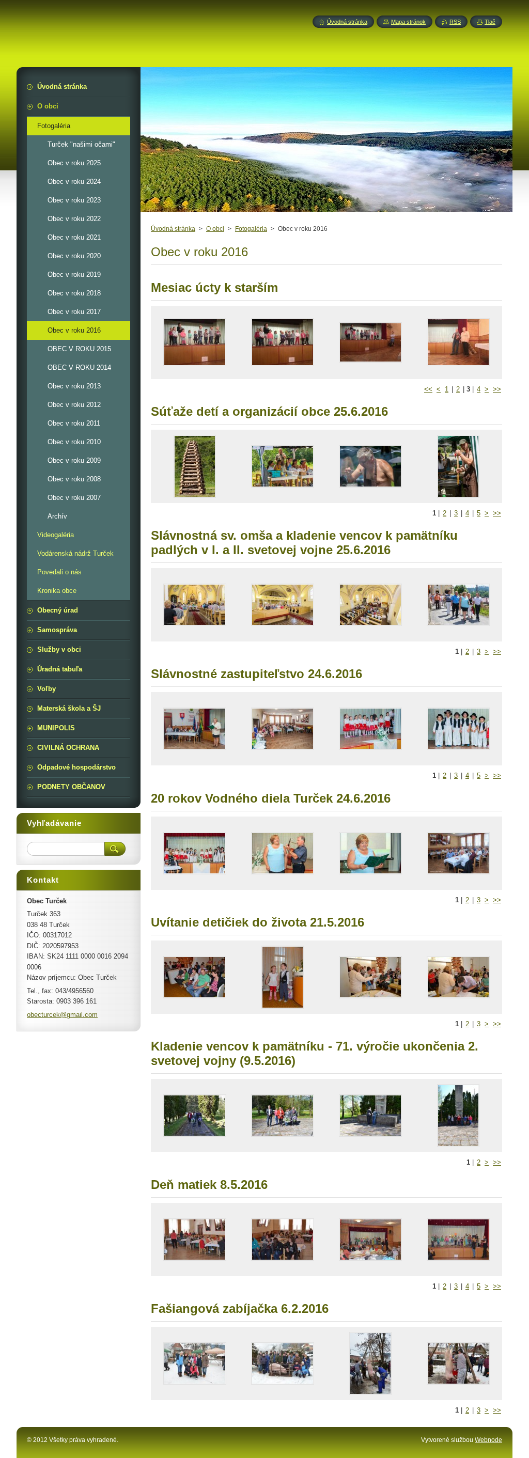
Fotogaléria (251, 229)
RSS (455, 22)
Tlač (490, 22)
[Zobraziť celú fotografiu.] (195, 342)
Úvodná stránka (173, 229)
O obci (215, 229)
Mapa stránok (408, 22)
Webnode (488, 1440)
